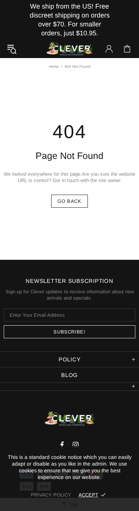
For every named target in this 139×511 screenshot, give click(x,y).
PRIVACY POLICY (51, 495)
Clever (70, 49)
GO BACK (69, 201)
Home (54, 66)
